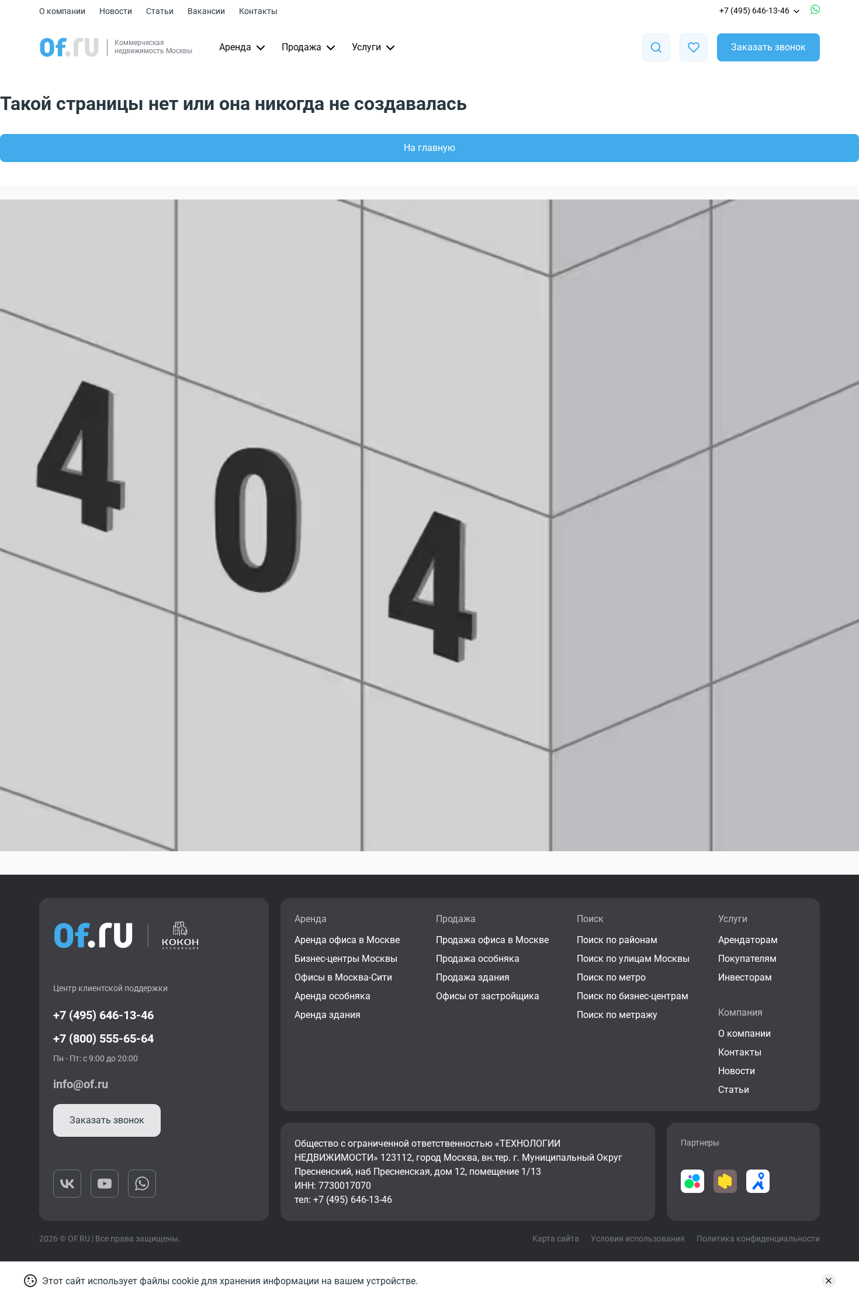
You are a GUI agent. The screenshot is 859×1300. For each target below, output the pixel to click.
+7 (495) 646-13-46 (754, 10)
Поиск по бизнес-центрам (632, 996)
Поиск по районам (617, 939)
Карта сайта (555, 1238)
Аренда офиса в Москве (347, 939)
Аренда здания (328, 1014)
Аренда (235, 47)
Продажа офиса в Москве (492, 939)
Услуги (366, 47)
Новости (115, 11)
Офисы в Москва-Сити (343, 977)
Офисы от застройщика (487, 996)
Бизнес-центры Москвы (346, 958)
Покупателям (747, 958)
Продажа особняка (477, 958)
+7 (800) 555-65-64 (103, 1038)
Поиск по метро (611, 977)
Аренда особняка (332, 996)
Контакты (258, 11)
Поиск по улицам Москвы (633, 958)
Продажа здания (473, 977)
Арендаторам (748, 939)
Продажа (301, 47)
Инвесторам (745, 977)
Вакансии (206, 11)
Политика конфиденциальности (758, 1238)
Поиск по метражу (617, 1014)
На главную (429, 147)
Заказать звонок (768, 47)
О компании (62, 11)
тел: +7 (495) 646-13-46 (343, 1199)
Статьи (160, 11)
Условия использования (638, 1238)
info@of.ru (80, 1084)
